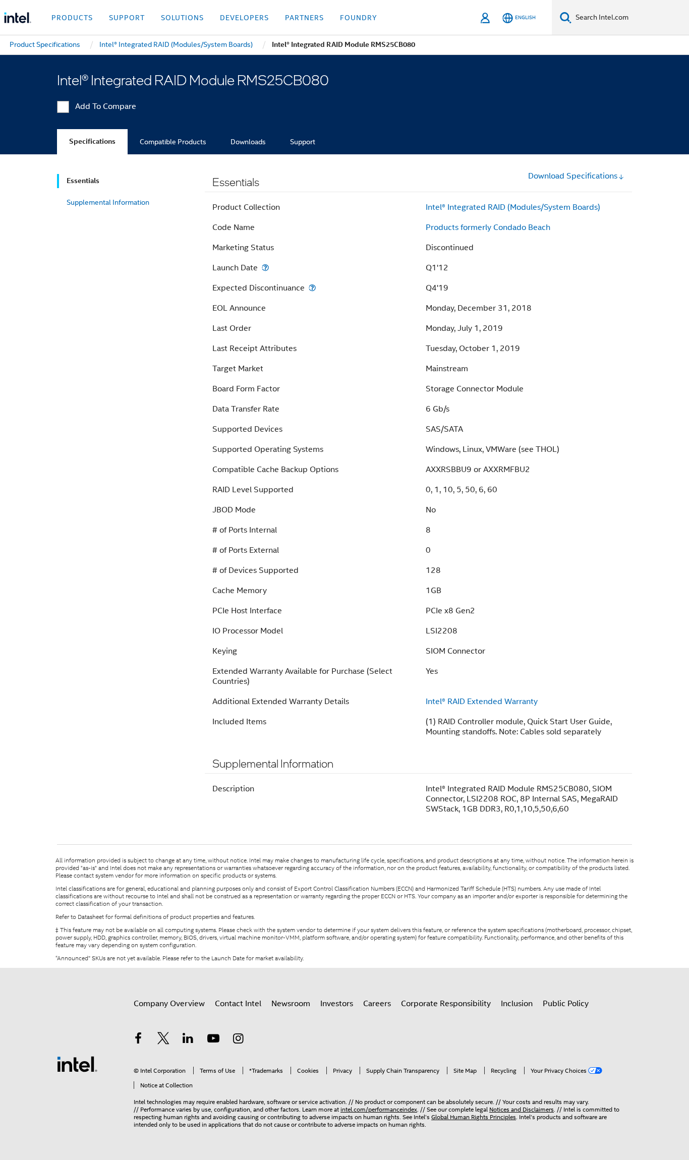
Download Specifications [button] (572, 176)
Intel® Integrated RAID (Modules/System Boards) (513, 207)
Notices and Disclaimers (521, 1109)
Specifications (92, 141)
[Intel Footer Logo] (77, 1064)
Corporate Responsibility (446, 1004)
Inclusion (517, 1004)
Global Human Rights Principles (473, 1117)
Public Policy (566, 1004)
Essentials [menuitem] (83, 181)
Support (302, 141)
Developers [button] (244, 17)
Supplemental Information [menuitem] (108, 202)
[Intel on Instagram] (238, 1040)
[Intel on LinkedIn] (188, 1040)
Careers (377, 1004)
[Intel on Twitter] (163, 1040)
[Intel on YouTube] (213, 1040)
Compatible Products (173, 141)
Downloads (248, 141)
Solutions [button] (182, 17)
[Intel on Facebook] (138, 1040)
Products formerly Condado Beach (488, 227)
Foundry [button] (358, 17)
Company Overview (169, 1004)
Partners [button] (304, 17)
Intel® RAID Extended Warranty (482, 702)
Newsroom (290, 1004)
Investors (336, 1004)
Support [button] (127, 17)
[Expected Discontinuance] (312, 287)
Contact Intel (238, 1004)
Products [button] (72, 17)
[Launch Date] (265, 267)
